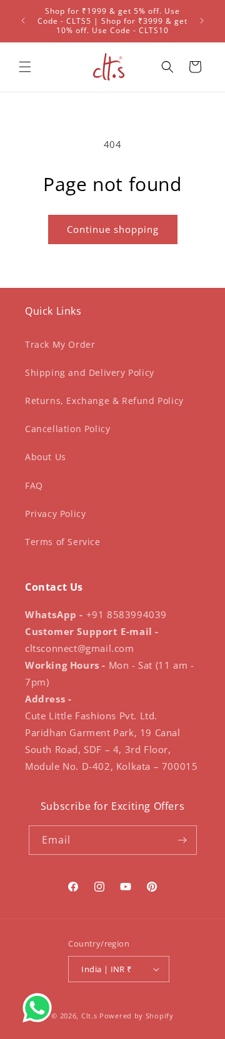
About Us (45, 457)
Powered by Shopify (136, 1015)
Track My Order (60, 344)
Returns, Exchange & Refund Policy (104, 400)
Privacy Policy (55, 514)
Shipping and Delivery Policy (89, 372)
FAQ (34, 485)
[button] (25, 67)
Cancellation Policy (67, 429)
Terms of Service (63, 542)
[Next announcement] (202, 20)
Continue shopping (113, 229)
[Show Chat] (40, 1008)
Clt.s (89, 1015)
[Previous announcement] (23, 20)
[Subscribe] (182, 840)
